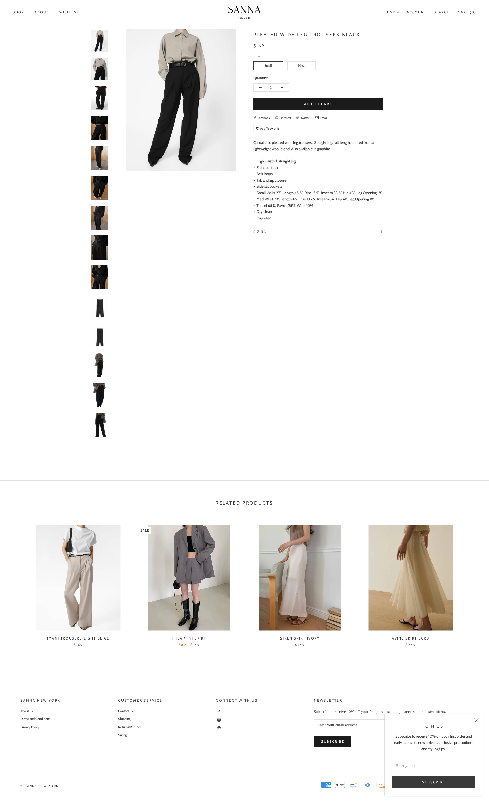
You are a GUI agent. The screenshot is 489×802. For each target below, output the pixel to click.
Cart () (467, 12)
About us (26, 711)
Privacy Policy (29, 727)
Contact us (125, 711)
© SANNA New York (39, 786)
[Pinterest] (218, 727)
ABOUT (42, 12)
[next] (473, 580)
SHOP (18, 12)
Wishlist (69, 12)
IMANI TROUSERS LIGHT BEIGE (78, 638)
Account (416, 12)
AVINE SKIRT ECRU (410, 638)
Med (301, 65)
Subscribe (433, 782)
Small (268, 65)
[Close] (476, 720)
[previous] (16, 580)
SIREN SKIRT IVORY (299, 638)
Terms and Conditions (35, 719)
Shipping (124, 719)
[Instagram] (218, 720)
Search (442, 12)
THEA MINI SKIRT (189, 638)
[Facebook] (218, 712)
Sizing (259, 232)
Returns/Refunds (129, 727)
